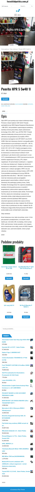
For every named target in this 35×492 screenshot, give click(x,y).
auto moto (30, 104)
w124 (9, 105)
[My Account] (16, 11)
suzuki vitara (4, 105)
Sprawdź (5, 99)
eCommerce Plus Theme (17, 489)
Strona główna (5, 49)
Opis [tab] (3, 111)
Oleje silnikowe (14, 49)
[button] (31, 54)
